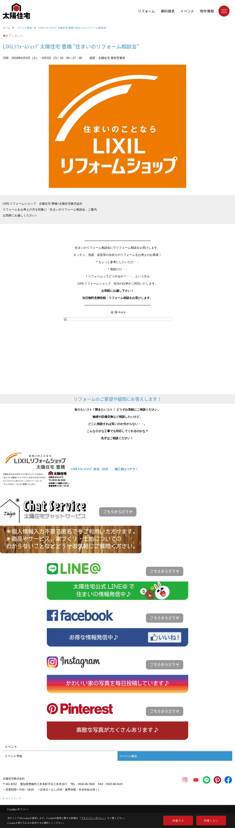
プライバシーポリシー (93, 818)
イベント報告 (128, 756)
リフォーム (146, 10)
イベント (187, 10)
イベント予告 (13, 756)
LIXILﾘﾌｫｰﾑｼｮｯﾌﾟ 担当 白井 (89, 469)
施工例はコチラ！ (126, 469)
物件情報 (207, 10)
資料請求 (168, 10)
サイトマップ (13, 798)
